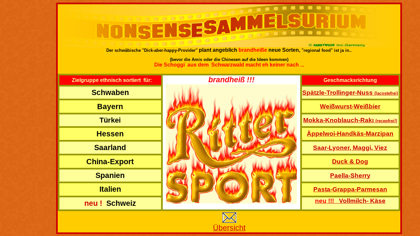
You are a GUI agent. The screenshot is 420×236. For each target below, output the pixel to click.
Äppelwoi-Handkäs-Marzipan (350, 133)
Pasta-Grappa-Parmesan (350, 189)
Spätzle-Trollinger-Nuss (350, 92)
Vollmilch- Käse (350, 200)
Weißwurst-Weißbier (350, 106)
